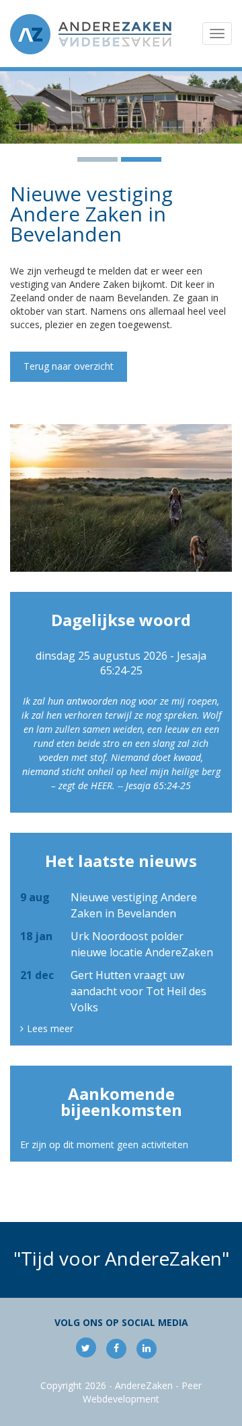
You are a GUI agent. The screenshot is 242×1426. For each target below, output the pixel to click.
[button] (18, 107)
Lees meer (50, 1028)
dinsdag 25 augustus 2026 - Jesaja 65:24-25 (121, 663)
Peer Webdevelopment (142, 1392)
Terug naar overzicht (69, 366)
